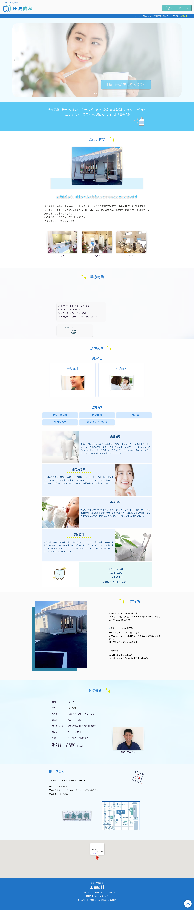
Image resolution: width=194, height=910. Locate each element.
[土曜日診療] (99, 93)
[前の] (14, 60)
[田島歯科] (94, 93)
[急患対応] (97, 93)
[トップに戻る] (188, 904)
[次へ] (179, 60)
